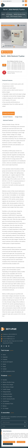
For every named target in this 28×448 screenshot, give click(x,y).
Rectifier (5, 380)
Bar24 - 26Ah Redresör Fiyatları (14, 16)
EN (26, 1)
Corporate (5, 357)
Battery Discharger (7, 396)
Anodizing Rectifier (7, 394)
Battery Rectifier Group (19, 14)
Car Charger (5, 408)
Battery (4, 406)
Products (5, 359)
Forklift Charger (6, 389)
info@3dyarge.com (10, 336)
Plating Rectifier (7, 392)
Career (4, 364)
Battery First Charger (8, 384)
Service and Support (8, 362)
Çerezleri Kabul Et (8, 444)
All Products (9, 14)
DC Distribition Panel (8, 403)
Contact (4, 369)
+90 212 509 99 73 (7, 1)
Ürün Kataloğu (7, 52)
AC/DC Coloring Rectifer (9, 399)
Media (4, 366)
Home (3, 14)
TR (23, 1)
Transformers (6, 401)
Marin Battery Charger (8, 387)
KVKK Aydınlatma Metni (9, 371)
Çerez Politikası (21, 442)
